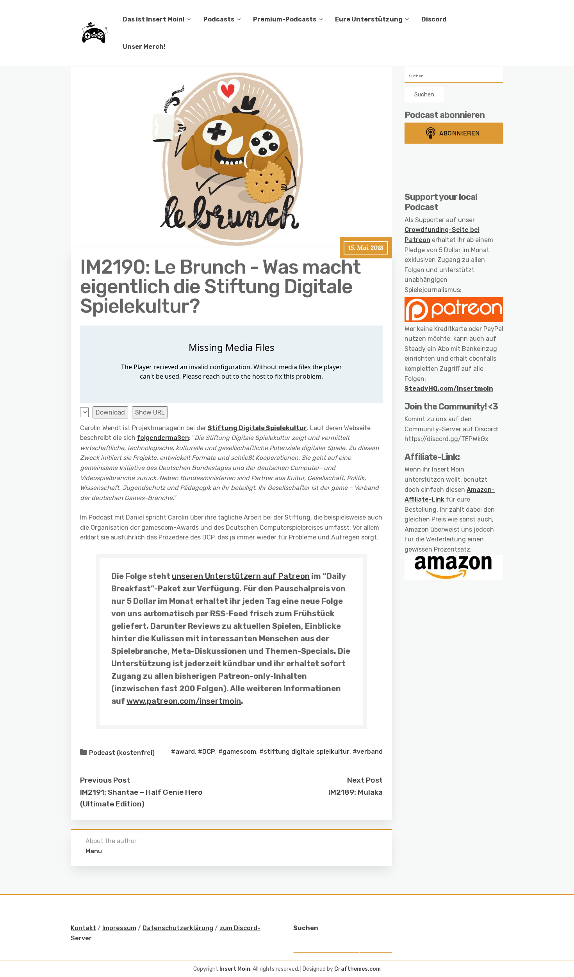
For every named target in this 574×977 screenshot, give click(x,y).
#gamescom (237, 751)
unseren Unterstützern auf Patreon (241, 576)
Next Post (365, 780)
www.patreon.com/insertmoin (184, 701)
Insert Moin (234, 969)
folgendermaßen (163, 437)
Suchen (305, 928)
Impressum (119, 928)
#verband (368, 751)
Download (110, 412)
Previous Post (105, 780)
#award (183, 751)
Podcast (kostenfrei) (122, 752)
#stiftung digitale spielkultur (304, 751)
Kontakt (83, 928)
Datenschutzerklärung (178, 928)
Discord (434, 19)
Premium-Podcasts (284, 19)
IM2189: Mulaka (355, 792)
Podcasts (218, 19)
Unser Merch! (144, 46)
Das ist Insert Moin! (154, 19)
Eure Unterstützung (369, 19)
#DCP (206, 751)
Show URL (150, 412)
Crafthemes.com (357, 969)
